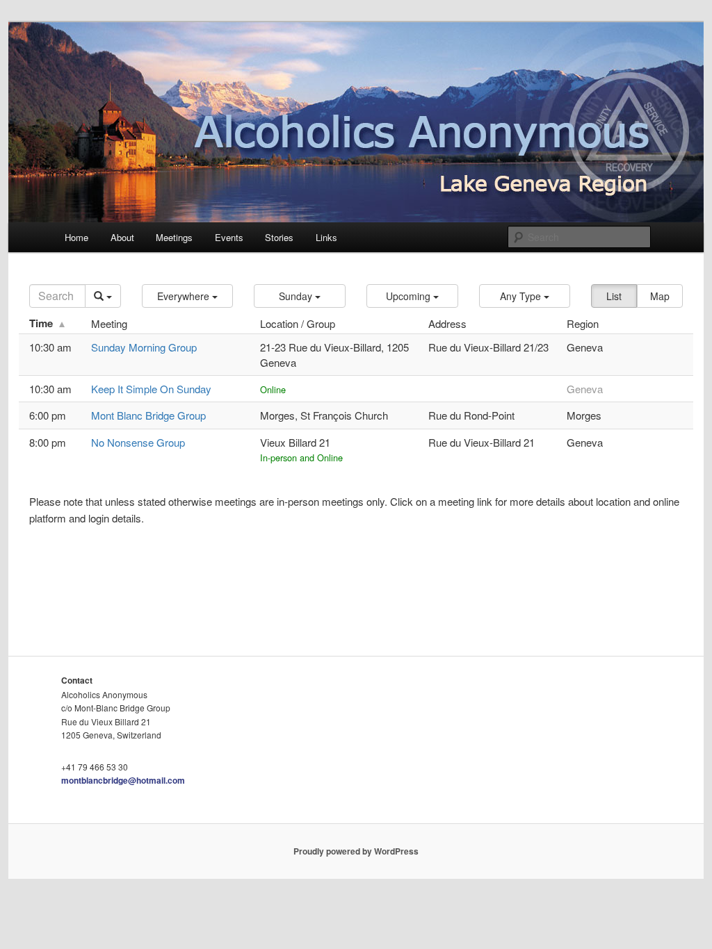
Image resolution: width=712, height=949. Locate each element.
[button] (188, 296)
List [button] (614, 296)
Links (326, 237)
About (122, 237)
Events (229, 237)
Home (76, 237)
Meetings (174, 237)
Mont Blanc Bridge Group (148, 415)
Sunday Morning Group (144, 347)
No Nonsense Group (138, 442)
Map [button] (660, 296)
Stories (279, 237)
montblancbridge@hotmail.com (123, 780)
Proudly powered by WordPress (356, 851)
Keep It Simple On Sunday (151, 388)
